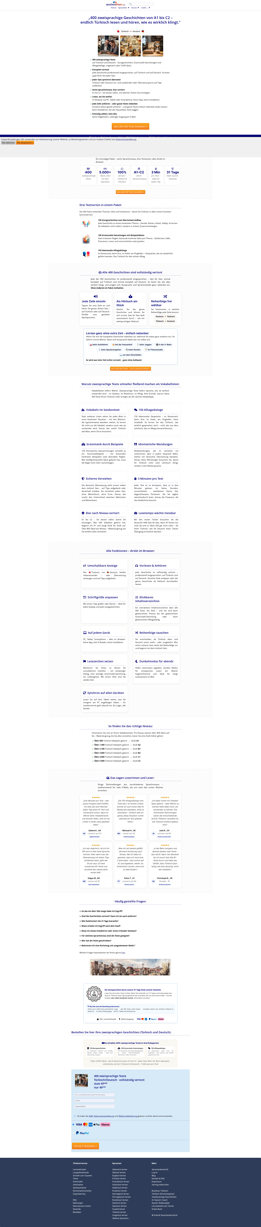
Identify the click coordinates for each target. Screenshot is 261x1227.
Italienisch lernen (119, 1188)
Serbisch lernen (119, 1203)
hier (123, 952)
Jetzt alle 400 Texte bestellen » (130, 126)
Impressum (157, 1181)
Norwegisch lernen (120, 1194)
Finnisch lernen (119, 1178)
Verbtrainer (78, 1184)
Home (113, 7)
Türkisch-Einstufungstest (163, 1194)
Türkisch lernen (119, 1212)
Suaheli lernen (118, 1209)
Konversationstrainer (82, 1191)
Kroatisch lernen (119, 1191)
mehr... (144, 7)
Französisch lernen (120, 1181)
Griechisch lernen (120, 1184)
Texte (75, 1178)
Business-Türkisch (160, 1191)
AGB (91, 1116)
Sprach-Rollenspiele (161, 1203)
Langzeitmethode (81, 1172)
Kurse (134, 7)
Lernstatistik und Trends (163, 1206)
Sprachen (122, 7)
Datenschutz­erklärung (104, 1116)
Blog (154, 1175)
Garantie (77, 1209)
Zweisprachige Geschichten (164, 1197)
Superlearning (79, 1194)
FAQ (74, 1200)
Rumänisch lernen (120, 1200)
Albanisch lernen (119, 1169)
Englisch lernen (119, 1175)
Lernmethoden (79, 1169)
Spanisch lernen (119, 1206)
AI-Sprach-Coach (160, 1200)
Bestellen (77, 1212)
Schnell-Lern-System (82, 1175)
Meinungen (78, 1203)
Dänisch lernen (119, 1172)
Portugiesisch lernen (121, 1197)
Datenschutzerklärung (126, 139)
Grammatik (78, 1181)
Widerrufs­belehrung (128, 1116)
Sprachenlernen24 (160, 1169)
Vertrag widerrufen (160, 1184)
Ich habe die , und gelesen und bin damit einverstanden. (125, 1116)
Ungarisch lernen (120, 1215)
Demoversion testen (82, 1206)
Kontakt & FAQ (158, 1178)
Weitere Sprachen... (121, 1218)
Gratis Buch (157, 1209)
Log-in (155, 1172)
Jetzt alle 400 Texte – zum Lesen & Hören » (130, 368)
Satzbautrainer (79, 1188)
